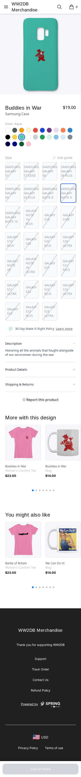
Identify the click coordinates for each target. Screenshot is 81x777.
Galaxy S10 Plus (12, 241)
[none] (62, 158)
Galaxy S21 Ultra (12, 289)
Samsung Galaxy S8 (49, 171)
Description (13, 343)
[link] (23, 442)
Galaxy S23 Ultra (49, 311)
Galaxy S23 (12, 311)
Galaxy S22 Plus (49, 289)
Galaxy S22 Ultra (68, 289)
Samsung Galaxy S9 (12, 193)
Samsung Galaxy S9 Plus (31, 193)
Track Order (40, 669)
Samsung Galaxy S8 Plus (68, 171)
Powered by (29, 704)
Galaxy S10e (68, 217)
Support (40, 659)
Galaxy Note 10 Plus (31, 217)
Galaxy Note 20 (12, 265)
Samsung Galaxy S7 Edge (31, 171)
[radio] (12, 171)
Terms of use (54, 748)
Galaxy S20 (31, 241)
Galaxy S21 (49, 265)
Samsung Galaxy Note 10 (12, 217)
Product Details (16, 369)
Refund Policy (40, 690)
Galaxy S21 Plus (68, 265)
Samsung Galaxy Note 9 (68, 193)
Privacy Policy (28, 748)
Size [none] (8, 157)
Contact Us (40, 680)
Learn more (64, 329)
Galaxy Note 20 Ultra (31, 265)
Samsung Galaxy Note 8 (49, 193)
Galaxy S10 (49, 217)
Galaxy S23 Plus (31, 311)
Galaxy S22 (31, 289)
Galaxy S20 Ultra (68, 241)
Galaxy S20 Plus (49, 241)
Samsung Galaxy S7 (12, 171)
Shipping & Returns (19, 384)
